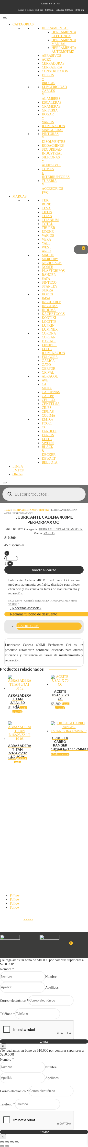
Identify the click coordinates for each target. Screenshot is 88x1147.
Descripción (27, 626)
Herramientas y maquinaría (15, 842)
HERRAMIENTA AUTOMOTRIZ (64, 50)
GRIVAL (48, 372)
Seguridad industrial (11, 850)
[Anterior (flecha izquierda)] (2, 1146)
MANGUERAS (52, 130)
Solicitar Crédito (9, 827)
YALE (46, 243)
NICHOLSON (52, 263)
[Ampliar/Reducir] (2, 1142)
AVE (45, 380)
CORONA (49, 333)
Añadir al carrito (44, 570)
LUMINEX (50, 329)
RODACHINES (53, 145)
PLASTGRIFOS (53, 271)
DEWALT (49, 458)
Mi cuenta (5, 818)
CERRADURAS (53, 63)
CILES (47, 408)
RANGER (49, 275)
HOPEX (47, 294)
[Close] (5, 482)
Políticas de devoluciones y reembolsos (22, 790)
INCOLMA (50, 306)
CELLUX (48, 400)
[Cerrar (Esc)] (17, 1142)
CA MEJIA (47, 386)
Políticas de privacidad (12, 781)
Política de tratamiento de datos (17, 785)
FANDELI (49, 431)
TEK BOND (46, 202)
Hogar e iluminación (11, 855)
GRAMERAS (51, 106)
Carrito (4, 822)
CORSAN (48, 337)
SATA (46, 278)
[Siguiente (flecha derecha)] (7, 1146)
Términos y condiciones (13, 794)
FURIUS (48, 435)
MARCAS (19, 196)
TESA (46, 208)
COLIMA (48, 415)
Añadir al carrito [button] (60, 754)
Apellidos (51, 987)
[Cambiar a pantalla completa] (7, 1142)
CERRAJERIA (52, 67)
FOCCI (47, 423)
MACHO (48, 255)
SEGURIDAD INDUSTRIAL (52, 151)
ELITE (47, 439)
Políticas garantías (10, 803)
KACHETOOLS (53, 314)
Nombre (7, 969)
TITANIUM (50, 220)
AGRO (46, 59)
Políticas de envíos (10, 799)
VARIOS (48, 235)
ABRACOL (50, 376)
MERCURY (50, 259)
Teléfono (7, 1013)
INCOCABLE (51, 302)
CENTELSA (51, 404)
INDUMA (49, 310)
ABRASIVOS (51, 55)
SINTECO (49, 282)
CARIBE (48, 396)
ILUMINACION (53, 126)
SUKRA (47, 290)
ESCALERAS (52, 102)
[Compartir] (12, 1142)
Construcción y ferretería (14, 846)
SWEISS (48, 443)
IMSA (46, 298)
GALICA (48, 361)
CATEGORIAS (23, 24)
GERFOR (48, 368)
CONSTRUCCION (55, 71)
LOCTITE (49, 321)
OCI (45, 427)
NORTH (47, 267)
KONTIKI (49, 318)
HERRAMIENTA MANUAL (64, 42)
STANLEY (49, 286)
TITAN (47, 216)
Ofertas (17, 474)
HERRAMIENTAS (55, 28)
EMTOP (48, 419)
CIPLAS (48, 411)
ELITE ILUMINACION (53, 351)
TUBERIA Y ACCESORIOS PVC (52, 186)
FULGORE (50, 357)
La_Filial (28, 919)
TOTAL (47, 224)
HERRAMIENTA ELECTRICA (64, 34)
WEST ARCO (46, 249)
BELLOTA (49, 462)
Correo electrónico (14, 1000)
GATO (46, 365)
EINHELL (49, 345)
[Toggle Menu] (5, 18)
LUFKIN (48, 325)
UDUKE (48, 232)
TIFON (47, 212)
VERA (46, 239)
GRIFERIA (50, 110)
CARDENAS (51, 392)
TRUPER (48, 228)
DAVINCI (49, 341)
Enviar (44, 1041)
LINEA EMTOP (18, 468)
